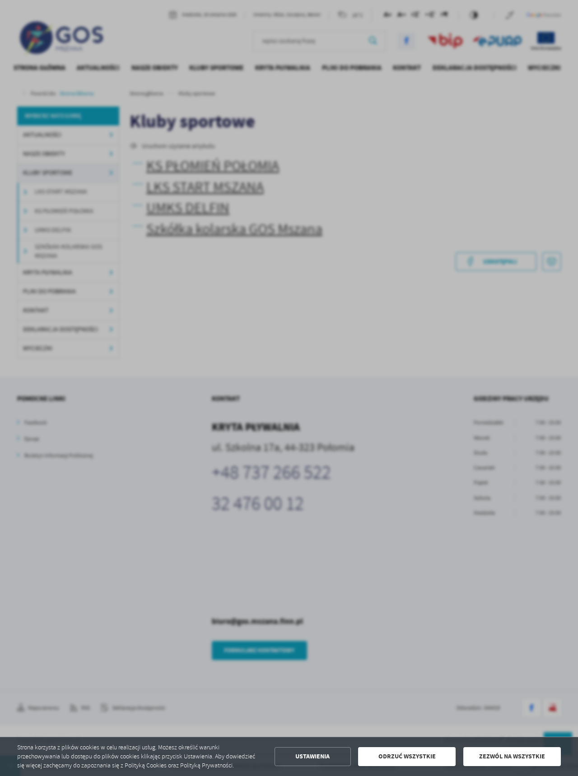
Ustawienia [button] (312, 756)
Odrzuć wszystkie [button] (407, 756)
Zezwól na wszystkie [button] (512, 756)
